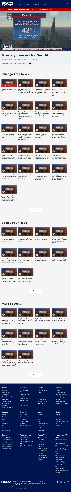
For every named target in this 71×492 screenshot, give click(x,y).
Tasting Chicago (7, 444)
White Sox (5, 423)
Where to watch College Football (60, 442)
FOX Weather (24, 405)
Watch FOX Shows (25, 426)
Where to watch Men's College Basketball (60, 457)
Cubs (3, 421)
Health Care (58, 423)
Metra (39, 397)
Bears (4, 415)
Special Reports (6, 401)
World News (6, 394)
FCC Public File (42, 455)
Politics (58, 387)
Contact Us (41, 444)
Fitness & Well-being (61, 421)
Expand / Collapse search (68, 4)
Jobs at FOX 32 (42, 451)
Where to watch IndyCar (60, 452)
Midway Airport (42, 401)
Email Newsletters (43, 442)
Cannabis (58, 419)
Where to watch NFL (61, 440)
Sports (5, 412)
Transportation (42, 390)
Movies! (22, 423)
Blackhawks (5, 417)
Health (58, 412)
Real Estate (41, 426)
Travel (39, 392)
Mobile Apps (41, 440)
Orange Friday (6, 448)
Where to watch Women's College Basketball (60, 462)
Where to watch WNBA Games (60, 467)
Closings (22, 396)
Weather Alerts (24, 394)
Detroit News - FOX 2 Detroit (26, 442)
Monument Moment (8, 446)
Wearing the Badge (8, 442)
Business (40, 415)
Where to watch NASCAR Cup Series (61, 449)
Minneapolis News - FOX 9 (26, 446)
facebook (57, 481)
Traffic (40, 387)
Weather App (24, 401)
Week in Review (7, 440)
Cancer (57, 415)
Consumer (41, 417)
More (44, 4)
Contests (40, 446)
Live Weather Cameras (24, 391)
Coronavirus (59, 417)
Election (57, 390)
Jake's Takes (23, 415)
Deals (39, 419)
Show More (36, 210)
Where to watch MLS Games (61, 471)
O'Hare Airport (42, 399)
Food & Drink (24, 421)
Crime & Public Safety (8, 397)
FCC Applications (43, 457)
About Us (41, 435)
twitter (64, 481)
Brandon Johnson (60, 401)
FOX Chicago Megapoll (6, 404)
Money (40, 412)
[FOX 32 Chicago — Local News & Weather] (8, 4)
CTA (39, 394)
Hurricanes (23, 403)
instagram (61, 481)
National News (6, 392)
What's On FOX (24, 417)
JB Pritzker (58, 399)
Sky (3, 428)
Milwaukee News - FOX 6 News (25, 438)
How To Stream (42, 437)
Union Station (42, 403)
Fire (3, 426)
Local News (5, 390)
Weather (23, 387)
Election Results (60, 392)
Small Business (42, 428)
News (4, 387)
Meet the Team (42, 448)
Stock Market (42, 430)
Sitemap (40, 460)
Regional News (26, 435)
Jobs (39, 421)
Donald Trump (59, 397)
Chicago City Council (61, 403)
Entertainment (26, 412)
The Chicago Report (61, 394)
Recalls (57, 426)
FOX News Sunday (7, 407)
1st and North (6, 437)
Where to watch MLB (61, 446)
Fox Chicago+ (24, 419)
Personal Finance (43, 423)
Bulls (3, 419)
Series (4, 435)
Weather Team (24, 398)
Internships (41, 453)
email (68, 481)
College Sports (6, 430)
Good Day (5, 399)
